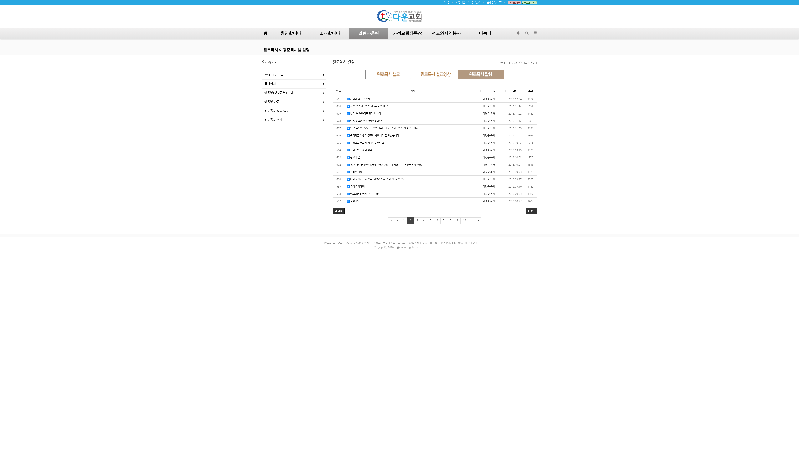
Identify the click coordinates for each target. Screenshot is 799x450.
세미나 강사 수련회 (360, 99)
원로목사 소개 (273, 119)
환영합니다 (290, 33)
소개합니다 (329, 33)
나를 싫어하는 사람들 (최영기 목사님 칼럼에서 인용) (377, 179)
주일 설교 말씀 (273, 75)
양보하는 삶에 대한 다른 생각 (365, 193)
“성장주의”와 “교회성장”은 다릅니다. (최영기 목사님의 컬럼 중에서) (384, 128)
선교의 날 (355, 157)
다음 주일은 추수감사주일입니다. (367, 120)
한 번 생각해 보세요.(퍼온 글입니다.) (369, 106)
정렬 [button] (532, 211)
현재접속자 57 (494, 2)
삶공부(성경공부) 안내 (278, 93)
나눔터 (485, 33)
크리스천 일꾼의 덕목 (361, 150)
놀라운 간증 (356, 171)
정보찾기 (475, 2)
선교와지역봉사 (446, 33)
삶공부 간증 (272, 102)
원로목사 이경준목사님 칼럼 (286, 50)
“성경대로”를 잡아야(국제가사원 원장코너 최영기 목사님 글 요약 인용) (386, 164)
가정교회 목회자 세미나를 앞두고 (367, 142)
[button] (339, 211)
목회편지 (270, 84)
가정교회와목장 (407, 33)
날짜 (515, 90)
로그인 (446, 2)
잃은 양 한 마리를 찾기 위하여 (365, 113)
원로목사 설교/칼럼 (277, 110)
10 (464, 220)
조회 (530, 90)
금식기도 (354, 201)
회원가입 (460, 2)
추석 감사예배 (357, 186)
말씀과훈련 (368, 33)
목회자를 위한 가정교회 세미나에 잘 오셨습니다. (375, 135)
